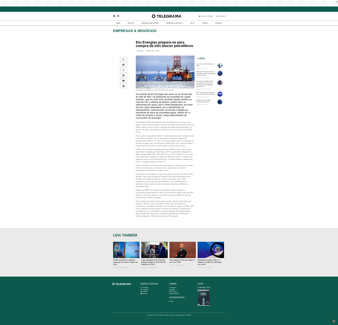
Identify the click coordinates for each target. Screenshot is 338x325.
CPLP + (192, 23)
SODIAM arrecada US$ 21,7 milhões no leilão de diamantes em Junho (210, 262)
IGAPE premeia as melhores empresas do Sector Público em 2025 (125, 262)
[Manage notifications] (333, 321)
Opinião (205, 23)
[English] (118, 16)
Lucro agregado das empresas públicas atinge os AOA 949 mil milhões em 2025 (153, 262)
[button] (123, 59)
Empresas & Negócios (174, 23)
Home (118, 23)
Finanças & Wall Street (150, 23)
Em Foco (131, 23)
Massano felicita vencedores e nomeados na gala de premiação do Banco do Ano (206, 73)
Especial (219, 23)
